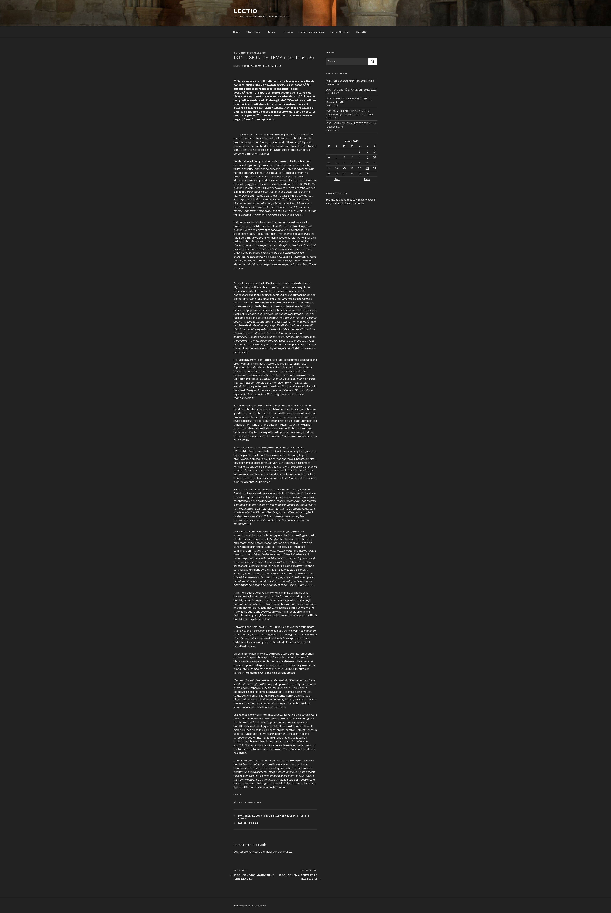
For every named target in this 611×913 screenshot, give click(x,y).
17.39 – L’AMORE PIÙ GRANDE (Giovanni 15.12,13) (351, 89)
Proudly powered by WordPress (249, 905)
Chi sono (271, 32)
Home (236, 32)
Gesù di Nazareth (276, 816)
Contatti (361, 32)
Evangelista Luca (250, 816)
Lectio (246, 11)
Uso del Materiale (340, 32)
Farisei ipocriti (249, 823)
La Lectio (287, 32)
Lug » (367, 179)
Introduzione (253, 32)
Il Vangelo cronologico (311, 32)
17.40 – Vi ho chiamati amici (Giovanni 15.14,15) (350, 81)
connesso (254, 851)
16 (367, 162)
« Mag (337, 179)
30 (367, 173)
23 (367, 168)
